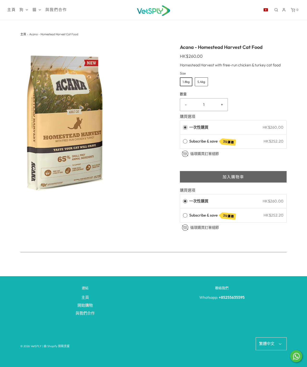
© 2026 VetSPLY (30, 346)
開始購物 (85, 305)
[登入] (284, 10)
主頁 (11, 9)
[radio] (185, 127)
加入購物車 (233, 176)
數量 (183, 94)
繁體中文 (267, 343)
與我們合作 (56, 9)
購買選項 (187, 116)
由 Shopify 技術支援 (57, 346)
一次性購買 (198, 127)
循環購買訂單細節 (204, 153)
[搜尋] (276, 10)
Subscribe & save (211, 141)
